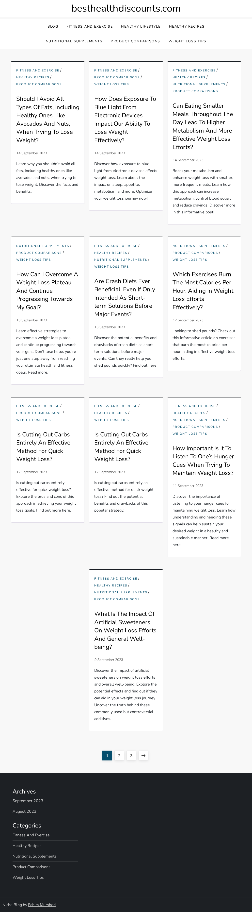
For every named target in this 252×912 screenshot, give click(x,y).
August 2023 (24, 811)
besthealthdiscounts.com (126, 8)
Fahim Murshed (42, 905)
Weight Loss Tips (187, 41)
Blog (52, 26)
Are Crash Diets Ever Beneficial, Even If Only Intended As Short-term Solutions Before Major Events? (124, 297)
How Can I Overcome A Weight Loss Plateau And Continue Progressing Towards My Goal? (47, 290)
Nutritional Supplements (74, 41)
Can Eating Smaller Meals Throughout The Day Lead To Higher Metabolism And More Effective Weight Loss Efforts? (203, 126)
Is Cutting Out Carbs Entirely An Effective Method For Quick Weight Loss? (43, 446)
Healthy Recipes (187, 26)
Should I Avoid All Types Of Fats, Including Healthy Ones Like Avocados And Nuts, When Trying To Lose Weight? (47, 119)
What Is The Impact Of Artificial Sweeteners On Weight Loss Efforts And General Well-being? (125, 630)
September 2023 (28, 801)
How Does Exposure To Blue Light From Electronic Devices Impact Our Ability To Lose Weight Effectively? (125, 119)
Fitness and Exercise (89, 26)
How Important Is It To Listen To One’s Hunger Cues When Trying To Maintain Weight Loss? (203, 460)
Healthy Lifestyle (141, 26)
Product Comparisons (135, 41)
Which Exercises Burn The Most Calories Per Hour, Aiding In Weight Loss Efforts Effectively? (203, 290)
